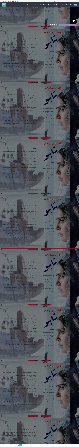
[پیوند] (75, 5)
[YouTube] (13, 1)
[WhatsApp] (18, 1)
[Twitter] (5, 1)
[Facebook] (8, 1)
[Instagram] (10, 1)
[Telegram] (15, 1)
